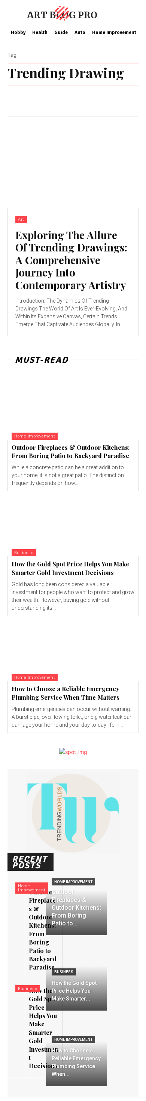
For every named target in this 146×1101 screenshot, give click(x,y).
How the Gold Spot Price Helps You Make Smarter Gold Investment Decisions (70, 568)
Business (23, 552)
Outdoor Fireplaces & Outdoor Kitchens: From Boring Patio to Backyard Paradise (71, 451)
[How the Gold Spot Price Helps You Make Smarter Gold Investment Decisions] (73, 523)
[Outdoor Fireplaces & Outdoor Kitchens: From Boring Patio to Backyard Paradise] (73, 407)
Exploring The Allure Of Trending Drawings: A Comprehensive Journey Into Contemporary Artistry (71, 260)
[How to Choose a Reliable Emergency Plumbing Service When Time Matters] (73, 648)
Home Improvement (34, 436)
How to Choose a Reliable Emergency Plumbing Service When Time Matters (65, 693)
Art (21, 219)
